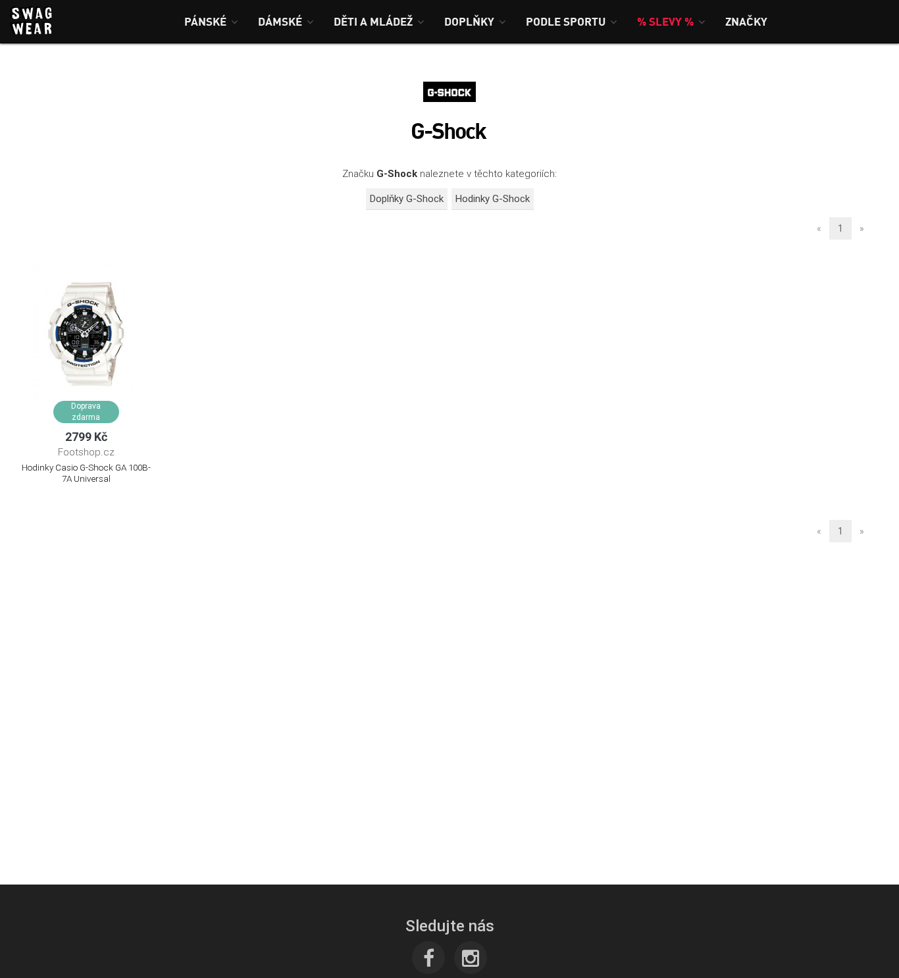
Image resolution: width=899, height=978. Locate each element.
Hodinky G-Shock (492, 199)
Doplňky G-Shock (407, 199)
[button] (211, 21)
